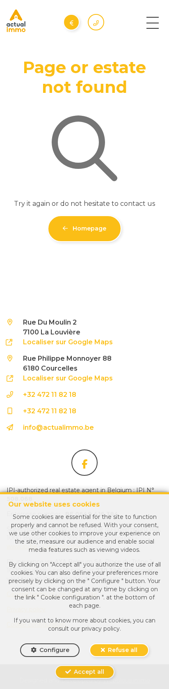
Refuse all (122, 650)
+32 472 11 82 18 (49, 395)
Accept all (89, 671)
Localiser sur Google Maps (68, 342)
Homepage (88, 228)
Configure (54, 650)
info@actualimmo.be (58, 427)
